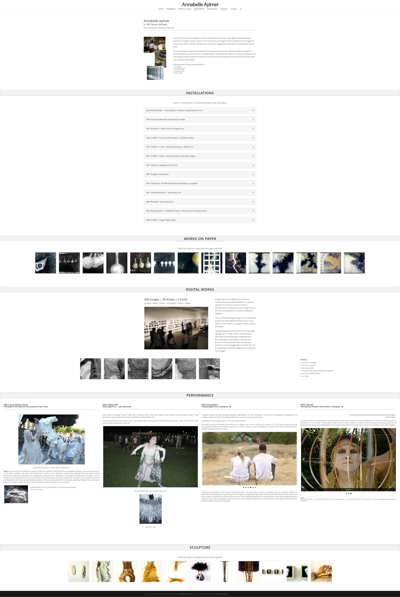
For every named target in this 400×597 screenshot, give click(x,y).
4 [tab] (250, 487)
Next (294, 458)
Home (161, 9)
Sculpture (224, 9)
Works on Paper (185, 9)
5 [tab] (253, 487)
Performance (212, 9)
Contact (234, 9)
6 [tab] (255, 487)
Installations (171, 9)
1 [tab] (243, 487)
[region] (249, 458)
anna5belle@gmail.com (184, 594)
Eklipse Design (223, 594)
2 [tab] (245, 487)
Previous (204, 458)
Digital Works (199, 9)
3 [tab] (248, 487)
